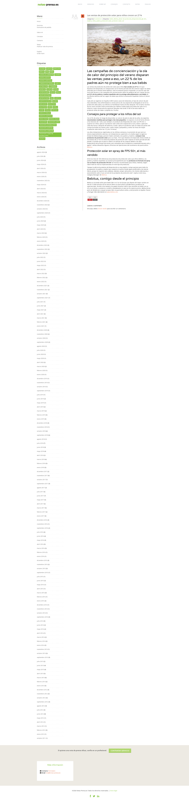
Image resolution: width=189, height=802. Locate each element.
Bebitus (41, 71)
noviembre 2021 (42, 290)
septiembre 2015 (42, 572)
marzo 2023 (41, 233)
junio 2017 (40, 496)
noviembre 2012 (42, 694)
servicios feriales (44, 113)
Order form (40, 53)
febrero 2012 (41, 730)
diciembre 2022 (42, 245)
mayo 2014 (40, 629)
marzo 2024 (41, 193)
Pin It (90, 199)
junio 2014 (40, 625)
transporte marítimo (46, 128)
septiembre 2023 (42, 213)
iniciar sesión (102, 209)
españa (56, 89)
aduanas (42, 68)
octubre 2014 (41, 613)
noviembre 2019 (42, 383)
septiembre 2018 (42, 435)
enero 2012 (40, 734)
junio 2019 (40, 399)
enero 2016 (40, 556)
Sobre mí (102, 4)
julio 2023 (40, 217)
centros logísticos (45, 80)
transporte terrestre (46, 131)
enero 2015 (40, 601)
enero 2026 (40, 176)
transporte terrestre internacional (46, 135)
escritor (49, 89)
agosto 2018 (41, 439)
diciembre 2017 (42, 471)
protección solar (106, 21)
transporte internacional (47, 125)
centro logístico (44, 77)
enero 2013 (40, 686)
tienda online (43, 119)
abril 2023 (40, 229)
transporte (43, 122)
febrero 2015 (41, 597)
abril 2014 (40, 633)
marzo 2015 (41, 593)
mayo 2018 (40, 451)
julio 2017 (40, 492)
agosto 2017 (41, 488)
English (148, 4)
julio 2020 (40, 350)
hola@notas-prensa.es (53, 773)
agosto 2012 (41, 706)
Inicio (80, 4)
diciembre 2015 (42, 560)
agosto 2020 (41, 346)
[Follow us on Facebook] (90, 797)
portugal (55, 110)
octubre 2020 (41, 338)
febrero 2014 (41, 641)
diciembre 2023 (42, 201)
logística (58, 98)
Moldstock (51, 104)
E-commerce (97, 19)
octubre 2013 (41, 653)
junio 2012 (40, 714)
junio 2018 (40, 447)
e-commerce (53, 86)
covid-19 (57, 83)
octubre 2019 (41, 387)
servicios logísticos (45, 116)
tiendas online (54, 119)
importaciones (44, 98)
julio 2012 (40, 710)
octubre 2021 (41, 294)
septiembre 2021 (42, 298)
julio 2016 (40, 532)
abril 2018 (40, 455)
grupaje (52, 92)
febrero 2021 (41, 322)
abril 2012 (40, 722)
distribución (43, 86)
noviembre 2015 (42, 564)
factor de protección (125, 19)
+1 (95, 199)
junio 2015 (40, 581)
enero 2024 (40, 197)
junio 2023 (40, 221)
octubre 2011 (41, 738)
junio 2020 (40, 354)
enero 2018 (40, 467)
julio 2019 (40, 395)
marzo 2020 (41, 366)
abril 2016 (40, 544)
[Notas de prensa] (48, 4)
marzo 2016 (41, 548)
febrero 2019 (41, 415)
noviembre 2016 (42, 524)
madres (55, 101)
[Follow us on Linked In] (98, 797)
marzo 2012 (41, 726)
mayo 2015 (40, 585)
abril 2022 (40, 269)
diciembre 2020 (42, 330)
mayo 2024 (40, 184)
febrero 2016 (41, 552)
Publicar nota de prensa (45, 46)
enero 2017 (40, 516)
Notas (137, 4)
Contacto (126, 4)
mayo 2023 (40, 225)
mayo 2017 (40, 500)
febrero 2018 (41, 463)
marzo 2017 (41, 508)
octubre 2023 (41, 209)
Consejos (114, 4)
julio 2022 (40, 257)
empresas (42, 89)
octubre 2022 (41, 253)
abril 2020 (40, 362)
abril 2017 (40, 504)
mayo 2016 (40, 540)
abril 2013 (40, 673)
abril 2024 (40, 189)
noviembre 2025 (42, 180)
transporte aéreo (54, 122)
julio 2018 (40, 443)
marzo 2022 (41, 273)
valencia (42, 138)
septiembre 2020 (42, 342)
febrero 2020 (41, 370)
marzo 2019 (41, 411)
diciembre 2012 (42, 690)
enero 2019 (40, 419)
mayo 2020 (40, 358)
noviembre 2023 (42, 205)
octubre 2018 (41, 431)
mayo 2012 (40, 718)
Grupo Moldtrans (45, 95)
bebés (52, 71)
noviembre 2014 (42, 609)
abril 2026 (40, 168)
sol (123, 21)
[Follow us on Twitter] (94, 797)
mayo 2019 (40, 403)
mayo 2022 (40, 265)
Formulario (51, 771)
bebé (47, 71)
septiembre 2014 (42, 617)
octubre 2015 (41, 568)
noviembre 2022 (42, 249)
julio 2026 (40, 156)
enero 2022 (40, 281)
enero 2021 (40, 326)
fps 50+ (144, 19)
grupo (58, 92)
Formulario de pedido (44, 27)
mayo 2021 (40, 310)
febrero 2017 (41, 512)
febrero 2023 (41, 237)
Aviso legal (113, 791)
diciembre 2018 (42, 423)
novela (55, 107)
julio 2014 (40, 621)
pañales (47, 110)
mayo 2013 (40, 669)
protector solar (116, 21)
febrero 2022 (41, 277)
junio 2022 (40, 261)
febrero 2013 (41, 682)
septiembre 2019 (42, 391)
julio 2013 (40, 661)
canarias (58, 74)
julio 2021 (40, 302)
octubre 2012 (41, 698)
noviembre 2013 (42, 649)
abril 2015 (40, 589)
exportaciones (44, 92)
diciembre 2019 (42, 378)
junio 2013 (40, 665)
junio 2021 (40, 306)
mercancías (43, 104)
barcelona (56, 68)
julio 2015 (40, 576)
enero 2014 (40, 645)
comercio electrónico (46, 83)
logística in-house (45, 101)
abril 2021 (40, 314)
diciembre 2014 (42, 605)
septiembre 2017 (42, 484)
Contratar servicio (120, 750)
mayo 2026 (40, 164)
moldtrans (43, 107)
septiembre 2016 (42, 528)
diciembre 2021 (42, 286)
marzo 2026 (41, 172)
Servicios (90, 4)
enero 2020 (40, 374)
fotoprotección (136, 19)
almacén (49, 68)
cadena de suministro (46, 74)
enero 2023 (40, 241)
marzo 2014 (41, 637)
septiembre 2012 (42, 702)
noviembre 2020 (42, 334)
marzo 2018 (41, 459)
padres (41, 110)
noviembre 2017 (42, 475)
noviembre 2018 (42, 427)
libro (51, 98)
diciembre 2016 (42, 520)
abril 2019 (40, 407)
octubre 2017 (41, 479)
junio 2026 (40, 160)
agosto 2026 (41, 152)
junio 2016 (40, 536)
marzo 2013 (41, 678)
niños (50, 107)
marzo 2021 (41, 318)
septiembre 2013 (42, 657)
